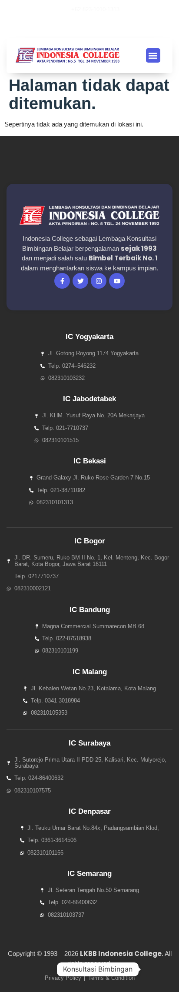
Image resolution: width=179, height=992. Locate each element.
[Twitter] (80, 281)
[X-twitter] (69, 26)
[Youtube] (83, 26)
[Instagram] (98, 26)
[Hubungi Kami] (154, 969)
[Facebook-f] (62, 281)
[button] (111, 26)
